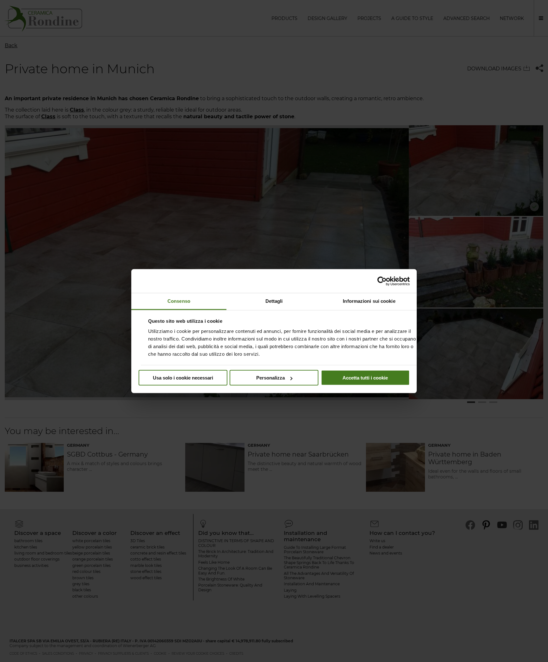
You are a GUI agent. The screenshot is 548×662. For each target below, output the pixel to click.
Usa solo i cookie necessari (183, 377)
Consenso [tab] (178, 301)
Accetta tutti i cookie (365, 377)
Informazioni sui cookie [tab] (369, 301)
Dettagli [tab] (274, 301)
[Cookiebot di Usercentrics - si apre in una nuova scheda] (382, 281)
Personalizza (270, 377)
